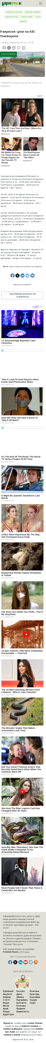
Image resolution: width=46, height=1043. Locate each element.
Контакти (21, 1003)
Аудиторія (8, 1014)
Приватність (22, 1011)
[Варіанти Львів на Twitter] (15, 962)
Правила (20, 1008)
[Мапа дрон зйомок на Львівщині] (23, 982)
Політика (21, 1005)
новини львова (14, 266)
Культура (34, 994)
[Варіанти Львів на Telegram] (31, 962)
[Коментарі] (24, 48)
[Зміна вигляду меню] (40, 3)
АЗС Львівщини (37, 266)
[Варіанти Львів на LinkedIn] (20, 962)
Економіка (8, 54)
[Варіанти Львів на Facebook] (10, 962)
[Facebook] (4, 48)
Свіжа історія (26, 16)
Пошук (6, 1011)
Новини (23, 21)
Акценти (7, 994)
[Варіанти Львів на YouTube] (26, 962)
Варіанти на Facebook (22, 284)
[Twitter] (9, 48)
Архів (5, 1008)
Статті (38, 16)
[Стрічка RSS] (36, 962)
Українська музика (32, 12)
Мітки (6, 1005)
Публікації (8, 991)
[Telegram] (19, 48)
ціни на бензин (25, 266)
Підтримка (21, 1000)
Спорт (33, 1003)
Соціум (33, 1000)
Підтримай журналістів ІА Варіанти (22, 295)
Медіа (6, 1003)
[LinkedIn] (14, 48)
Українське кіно (11, 16)
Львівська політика (14, 12)
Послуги (20, 991)
